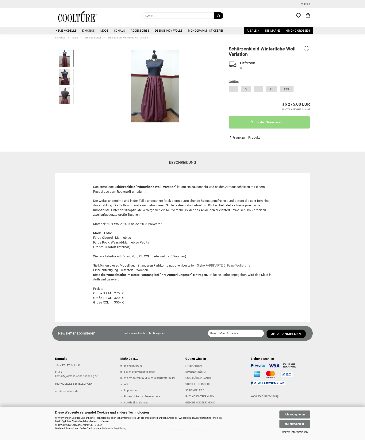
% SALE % (253, 30)
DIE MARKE (272, 30)
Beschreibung (182, 162)
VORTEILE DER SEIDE (197, 384)
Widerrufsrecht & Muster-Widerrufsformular (149, 377)
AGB (126, 384)
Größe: (234, 82)
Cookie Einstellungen (136, 402)
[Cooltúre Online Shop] (78, 17)
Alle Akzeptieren (295, 414)
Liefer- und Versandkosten (139, 371)
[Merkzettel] (298, 16)
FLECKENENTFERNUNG (199, 396)
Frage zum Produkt (246, 137)
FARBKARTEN (193, 365)
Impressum (130, 390)
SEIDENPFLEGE (194, 390)
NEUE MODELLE (66, 30)
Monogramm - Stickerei (205, 30)
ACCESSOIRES (140, 30)
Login (306, 3)
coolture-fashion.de (66, 391)
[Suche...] (218, 15)
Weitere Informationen (295, 432)
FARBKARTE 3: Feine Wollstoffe (228, 265)
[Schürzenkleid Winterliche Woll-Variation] (155, 86)
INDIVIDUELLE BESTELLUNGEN (74, 383)
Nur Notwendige (295, 423)
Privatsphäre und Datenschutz (142, 396)
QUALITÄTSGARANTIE (198, 377)
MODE (104, 30)
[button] (308, 16)
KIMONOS (88, 30)
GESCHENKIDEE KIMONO (200, 402)
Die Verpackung (133, 365)
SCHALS (119, 30)
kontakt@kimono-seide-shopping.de (76, 376)
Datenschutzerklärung (114, 428)
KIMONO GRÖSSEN (298, 30)
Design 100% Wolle (168, 30)
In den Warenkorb (269, 122)
